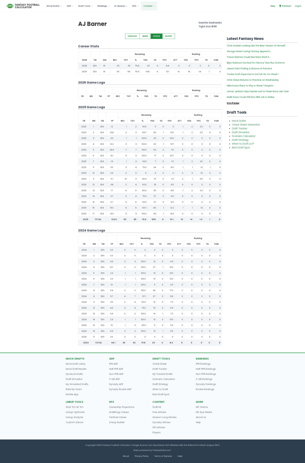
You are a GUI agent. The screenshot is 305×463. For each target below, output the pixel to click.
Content (147, 5)
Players (156, 432)
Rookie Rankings (205, 389)
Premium (286, 5)
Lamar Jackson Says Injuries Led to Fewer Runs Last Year (258, 91)
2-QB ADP (114, 379)
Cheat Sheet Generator (246, 124)
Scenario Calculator (243, 136)
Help (272, 5)
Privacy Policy (142, 456)
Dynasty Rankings (206, 384)
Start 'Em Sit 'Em (74, 407)
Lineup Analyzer (74, 417)
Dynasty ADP (116, 384)
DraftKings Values (119, 412)
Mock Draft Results (76, 369)
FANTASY (132, 36)
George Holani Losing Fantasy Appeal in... (249, 51)
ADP (69, 5)
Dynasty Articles (161, 422)
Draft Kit (156, 407)
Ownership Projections (121, 407)
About (126, 456)
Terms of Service (163, 456)
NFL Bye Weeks (204, 412)
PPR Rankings (203, 363)
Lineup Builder (117, 422)
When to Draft (160, 389)
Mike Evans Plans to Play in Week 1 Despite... (250, 85)
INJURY (168, 36)
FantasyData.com (162, 450)
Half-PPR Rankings (206, 369)
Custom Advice (74, 422)
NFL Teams (202, 407)
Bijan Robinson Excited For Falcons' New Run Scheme (256, 62)
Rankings (102, 5)
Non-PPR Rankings (206, 374)
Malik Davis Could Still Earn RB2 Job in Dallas (250, 97)
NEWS (145, 36)
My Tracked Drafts (162, 374)
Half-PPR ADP (116, 369)
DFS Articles (158, 427)
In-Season (119, 5)
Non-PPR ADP (116, 374)
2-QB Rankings (204, 379)
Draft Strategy (240, 140)
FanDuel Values (117, 417)
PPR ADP (113, 363)
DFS (134, 5)
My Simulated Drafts (77, 384)
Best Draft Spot (241, 147)
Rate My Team (74, 389)
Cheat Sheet (159, 363)
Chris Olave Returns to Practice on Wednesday (253, 80)
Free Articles (159, 412)
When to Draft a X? (243, 143)
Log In (298, 5)
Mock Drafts (53, 5)
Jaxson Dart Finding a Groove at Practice (249, 68)
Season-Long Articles (164, 417)
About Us (201, 417)
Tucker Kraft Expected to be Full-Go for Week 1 (252, 74)
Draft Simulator (241, 132)
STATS (156, 36)
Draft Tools (84, 5)
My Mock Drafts (74, 374)
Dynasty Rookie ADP (120, 389)
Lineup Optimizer (75, 412)
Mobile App (72, 394)
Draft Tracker (239, 128)
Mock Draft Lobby (75, 363)
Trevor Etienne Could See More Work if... (249, 57)
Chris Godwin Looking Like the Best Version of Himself (256, 45)
